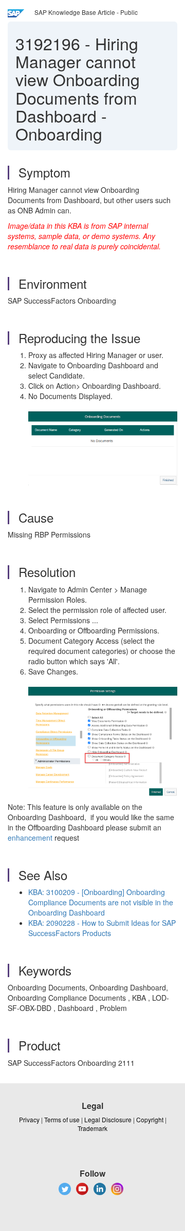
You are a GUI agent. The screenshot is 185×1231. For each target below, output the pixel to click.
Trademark (92, 1128)
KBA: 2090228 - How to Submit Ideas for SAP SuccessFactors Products (102, 928)
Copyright (149, 1119)
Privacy (29, 1119)
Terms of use (62, 1119)
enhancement (30, 837)
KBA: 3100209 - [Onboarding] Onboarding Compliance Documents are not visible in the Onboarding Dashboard (100, 902)
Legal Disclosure (108, 1119)
